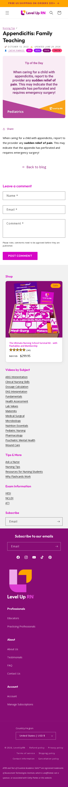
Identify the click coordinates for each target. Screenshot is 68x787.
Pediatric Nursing (15, 430)
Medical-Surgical (14, 416)
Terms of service (26, 753)
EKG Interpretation (16, 391)
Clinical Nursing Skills (17, 381)
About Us (12, 649)
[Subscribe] (58, 521)
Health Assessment (16, 401)
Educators (13, 618)
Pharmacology (13, 435)
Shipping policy (47, 753)
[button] (7, 13)
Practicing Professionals (21, 626)
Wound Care (12, 445)
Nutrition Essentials (16, 425)
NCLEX (9, 498)
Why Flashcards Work (18, 476)
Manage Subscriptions (20, 704)
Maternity (11, 411)
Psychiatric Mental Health (20, 440)
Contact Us (13, 673)
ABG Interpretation (16, 377)
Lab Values (11, 406)
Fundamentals (13, 396)
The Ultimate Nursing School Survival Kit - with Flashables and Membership (33, 344)
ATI (7, 503)
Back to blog (36, 167)
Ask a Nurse (12, 462)
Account (12, 696)
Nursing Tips (12, 466)
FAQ (9, 665)
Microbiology (13, 420)
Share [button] (10, 129)
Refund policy (36, 747)
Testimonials (14, 657)
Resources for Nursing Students (24, 471)
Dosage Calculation (16, 386)
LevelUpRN (19, 747)
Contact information (24, 758)
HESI (8, 493)
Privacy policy (55, 747)
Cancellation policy (48, 758)
